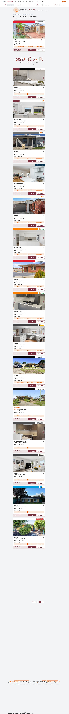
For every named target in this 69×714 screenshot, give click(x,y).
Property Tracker (29, 1)
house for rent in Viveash (13, 681)
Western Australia (37, 682)
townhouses (55, 680)
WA (23, 14)
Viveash (27, 14)
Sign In (64, 1)
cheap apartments (49, 681)
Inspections (38, 1)
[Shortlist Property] (41, 40)
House (31, 14)
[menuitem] (23, 5)
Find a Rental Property (19, 1)
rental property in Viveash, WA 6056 (21, 680)
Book (33, 129)
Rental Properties (16, 14)
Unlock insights (39, 46)
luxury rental (57, 681)
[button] (14, 30)
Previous (34, 601)
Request (33, 49)
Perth (16, 684)
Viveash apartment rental (47, 680)
